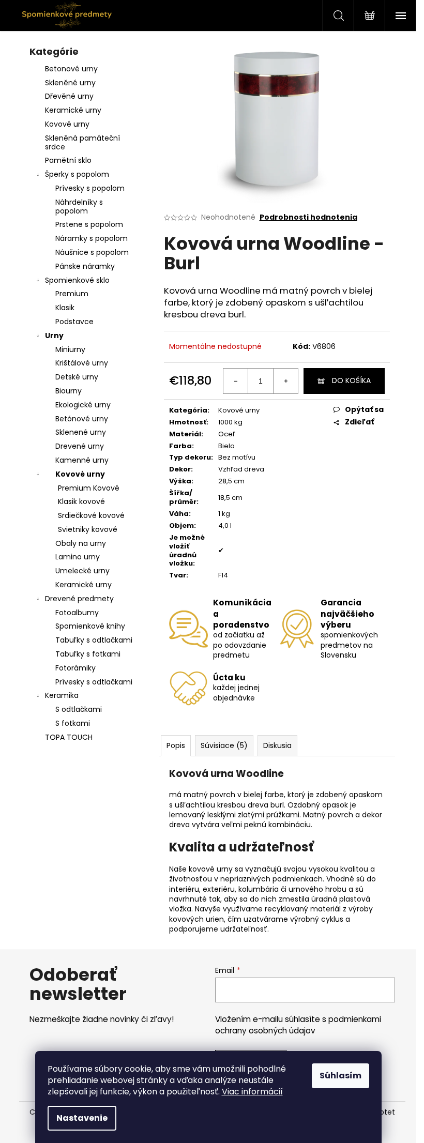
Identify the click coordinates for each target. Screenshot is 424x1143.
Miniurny (70, 349)
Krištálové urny (81, 363)
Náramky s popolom (91, 238)
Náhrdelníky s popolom (79, 206)
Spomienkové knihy (90, 626)
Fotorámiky (75, 668)
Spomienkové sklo (77, 280)
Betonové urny (71, 69)
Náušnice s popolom (92, 252)
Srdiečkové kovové (91, 515)
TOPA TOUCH (69, 737)
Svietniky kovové (87, 529)
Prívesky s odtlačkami (93, 682)
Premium (71, 293)
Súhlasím (340, 1075)
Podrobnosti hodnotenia (308, 217)
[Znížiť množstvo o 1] (235, 381)
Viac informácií (252, 1092)
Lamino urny (77, 557)
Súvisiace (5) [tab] (224, 745)
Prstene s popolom (89, 224)
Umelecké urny (82, 571)
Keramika (62, 695)
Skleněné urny (70, 83)
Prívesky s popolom (90, 188)
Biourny (68, 391)
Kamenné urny (82, 460)
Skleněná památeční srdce (82, 142)
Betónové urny (81, 419)
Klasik (64, 307)
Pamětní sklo (68, 160)
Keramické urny (73, 110)
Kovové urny (67, 124)
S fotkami (72, 723)
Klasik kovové (81, 501)
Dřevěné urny (69, 96)
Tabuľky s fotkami (87, 654)
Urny (54, 335)
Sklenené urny (80, 432)
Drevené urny (79, 446)
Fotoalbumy (77, 612)
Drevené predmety (79, 598)
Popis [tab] (175, 745)
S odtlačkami (78, 709)
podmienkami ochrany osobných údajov (298, 1025)
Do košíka (351, 380)
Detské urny (76, 377)
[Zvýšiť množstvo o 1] (285, 381)
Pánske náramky (85, 266)
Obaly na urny (80, 543)
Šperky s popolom (77, 174)
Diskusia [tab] (277, 745)
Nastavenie (82, 1118)
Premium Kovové (88, 488)
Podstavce (74, 321)
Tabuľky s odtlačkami (93, 640)
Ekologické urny (83, 405)
